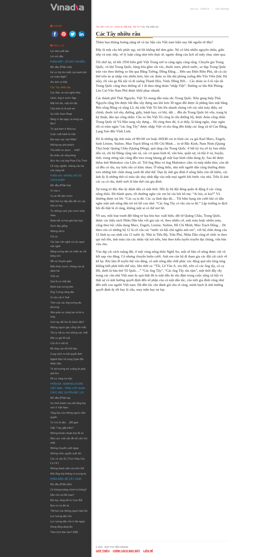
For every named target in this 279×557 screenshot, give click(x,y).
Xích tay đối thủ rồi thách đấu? (67, 322)
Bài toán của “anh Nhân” (63, 139)
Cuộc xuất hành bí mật (62, 134)
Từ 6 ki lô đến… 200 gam (64, 422)
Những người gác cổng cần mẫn (68, 327)
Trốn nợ (54, 276)
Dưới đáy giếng (58, 225)
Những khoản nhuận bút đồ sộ (67, 433)
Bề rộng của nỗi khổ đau (63, 348)
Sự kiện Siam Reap (61, 113)
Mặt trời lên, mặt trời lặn (63, 103)
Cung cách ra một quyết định (66, 353)
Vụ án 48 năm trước (61, 196)
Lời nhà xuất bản (59, 51)
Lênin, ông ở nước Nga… (64, 97)
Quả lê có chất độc (60, 281)
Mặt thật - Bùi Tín (132, 27)
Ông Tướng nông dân (62, 292)
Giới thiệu (103, 551)
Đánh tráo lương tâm (61, 286)
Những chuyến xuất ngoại (64, 448)
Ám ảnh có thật (58, 82)
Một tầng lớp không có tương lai (68, 473)
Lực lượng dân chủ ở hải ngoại (67, 521)
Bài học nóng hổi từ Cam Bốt (66, 500)
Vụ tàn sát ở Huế (59, 297)
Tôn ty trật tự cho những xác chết (69, 332)
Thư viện (100, 27)
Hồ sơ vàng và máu (61, 378)
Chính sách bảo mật (126, 551)
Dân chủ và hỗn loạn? (62, 494)
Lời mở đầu (56, 56)
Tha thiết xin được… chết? (65, 150)
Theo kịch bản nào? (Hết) (64, 532)
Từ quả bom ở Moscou (63, 128)
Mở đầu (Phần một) (61, 67)
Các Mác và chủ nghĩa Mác (65, 92)
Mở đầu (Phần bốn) (61, 484)
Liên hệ (148, 551)
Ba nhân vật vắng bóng (63, 155)
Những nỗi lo (57, 231)
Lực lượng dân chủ (61, 516)
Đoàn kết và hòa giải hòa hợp (66, 220)
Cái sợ (54, 236)
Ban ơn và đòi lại (59, 505)
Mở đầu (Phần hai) (60, 185)
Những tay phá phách (62, 144)
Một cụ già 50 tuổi (60, 338)
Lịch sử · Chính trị (200, 8)
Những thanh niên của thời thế (67, 468)
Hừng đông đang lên (61, 526)
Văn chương (222, 8)
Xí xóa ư (55, 190)
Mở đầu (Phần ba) (60, 397)
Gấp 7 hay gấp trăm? (61, 427)
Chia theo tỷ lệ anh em (62, 108)
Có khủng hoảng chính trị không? (68, 489)
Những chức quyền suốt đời (65, 453)
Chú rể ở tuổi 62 (59, 343)
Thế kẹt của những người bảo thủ (68, 510)
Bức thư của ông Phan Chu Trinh (68, 160)
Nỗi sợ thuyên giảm (61, 261)
